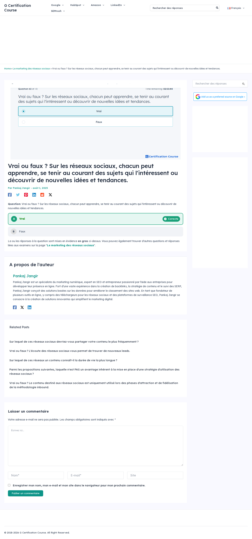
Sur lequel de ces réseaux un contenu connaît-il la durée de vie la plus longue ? (63, 360)
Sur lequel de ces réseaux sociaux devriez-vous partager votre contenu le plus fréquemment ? (74, 341)
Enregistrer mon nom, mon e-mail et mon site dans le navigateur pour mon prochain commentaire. (79, 485)
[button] (62, 5)
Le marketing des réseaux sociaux (31, 68)
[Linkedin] (34, 195)
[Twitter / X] (50, 195)
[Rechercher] (217, 8)
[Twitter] (18, 195)
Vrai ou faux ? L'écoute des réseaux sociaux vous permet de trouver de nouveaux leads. (69, 351)
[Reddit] (42, 195)
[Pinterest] (26, 195)
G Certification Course (17, 7)
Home (7, 68)
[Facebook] (10, 195)
